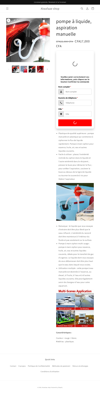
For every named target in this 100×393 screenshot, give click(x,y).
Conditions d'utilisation (50, 371)
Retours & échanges (80, 366)
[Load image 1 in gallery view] (15, 69)
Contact (13, 366)
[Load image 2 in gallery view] (23, 69)
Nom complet (64, 87)
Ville (60, 109)
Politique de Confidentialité (39, 366)
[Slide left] (8, 69)
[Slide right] (47, 69)
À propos (22, 366)
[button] (7, 8)
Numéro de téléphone (68, 98)
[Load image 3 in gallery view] (32, 69)
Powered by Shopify (57, 387)
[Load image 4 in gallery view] (40, 69)
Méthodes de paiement (61, 366)
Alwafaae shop (46, 387)
